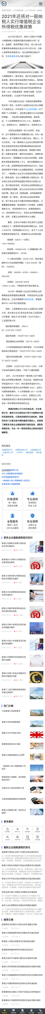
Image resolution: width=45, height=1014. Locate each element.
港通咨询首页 (6, 10)
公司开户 (19, 452)
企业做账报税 (18, 10)
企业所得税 (32, 109)
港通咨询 (13, 56)
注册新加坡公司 (21, 450)
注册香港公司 (7, 450)
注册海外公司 (8, 452)
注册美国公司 (35, 450)
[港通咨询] (13, 3)
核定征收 (30, 299)
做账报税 (29, 452)
